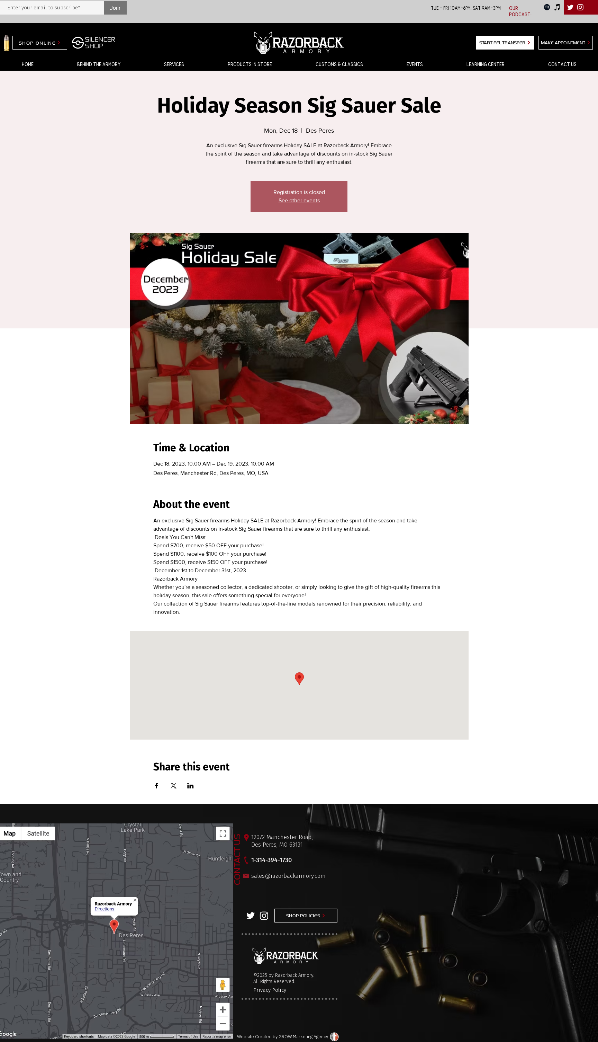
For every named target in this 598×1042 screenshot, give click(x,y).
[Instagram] (264, 915)
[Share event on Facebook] (156, 785)
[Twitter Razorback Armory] (250, 915)
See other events (299, 200)
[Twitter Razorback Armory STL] (570, 7)
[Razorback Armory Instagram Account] (580, 7)
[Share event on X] (173, 785)
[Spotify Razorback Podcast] (547, 7)
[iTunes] (557, 7)
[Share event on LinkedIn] (190, 785)
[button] (174, 64)
